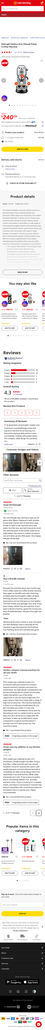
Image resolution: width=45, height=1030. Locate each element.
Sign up (22, 914)
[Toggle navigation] (2, 3)
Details (41, 160)
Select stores (10, 169)
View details (39, 132)
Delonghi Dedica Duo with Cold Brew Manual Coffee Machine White (29, 316)
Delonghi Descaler (28, 861)
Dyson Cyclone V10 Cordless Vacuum (8, 862)
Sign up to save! (7, 894)
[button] (39, 1024)
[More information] (43, 122)
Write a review (28, 52)
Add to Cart (22, 149)
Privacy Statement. (20, 930)
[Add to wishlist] (41, 61)
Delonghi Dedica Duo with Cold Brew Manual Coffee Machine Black (9, 316)
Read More (23, 272)
